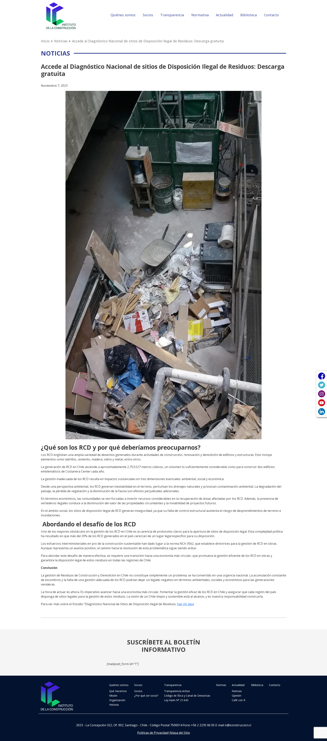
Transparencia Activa (177, 691)
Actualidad (224, 15)
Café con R (238, 700)
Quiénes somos (123, 15)
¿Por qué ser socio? (146, 695)
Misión (113, 695)
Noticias (61, 41)
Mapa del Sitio (180, 733)
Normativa (200, 15)
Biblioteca (248, 15)
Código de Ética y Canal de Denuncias (187, 695)
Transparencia (172, 15)
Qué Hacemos (118, 691)
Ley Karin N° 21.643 (176, 700)
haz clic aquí (185, 604)
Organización (117, 700)
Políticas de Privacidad (152, 733)
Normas (221, 685)
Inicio (45, 41)
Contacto (271, 15)
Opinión (236, 695)
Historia (114, 704)
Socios (148, 15)
